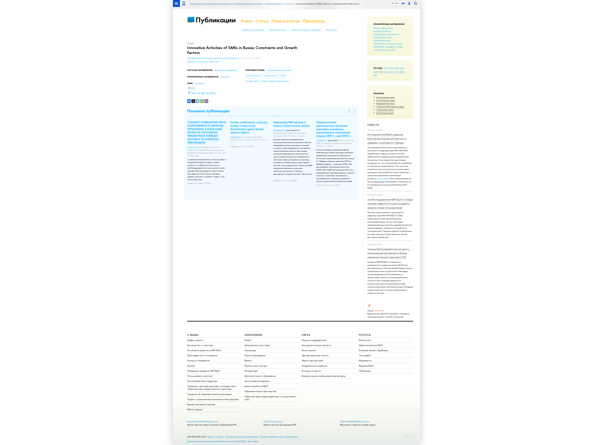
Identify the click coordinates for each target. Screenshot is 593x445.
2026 (391, 68)
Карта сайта (253, 441)
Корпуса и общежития (198, 360)
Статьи (262, 21)
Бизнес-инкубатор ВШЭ (256, 386)
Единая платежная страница (201, 404)
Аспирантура (250, 370)
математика (378, 46)
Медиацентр (365, 360)
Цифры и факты (195, 340)
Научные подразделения (314, 340)
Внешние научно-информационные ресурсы (324, 375)
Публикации (216, 20)
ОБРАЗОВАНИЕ (253, 334)
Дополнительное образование (260, 375)
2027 (386, 68)
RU (393, 3)
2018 (402, 72)
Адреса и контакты (215, 436)
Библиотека (365, 340)
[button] (263, 116)
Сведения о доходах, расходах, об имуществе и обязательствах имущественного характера (211, 387)
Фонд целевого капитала (199, 375)
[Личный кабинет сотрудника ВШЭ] (409, 3)
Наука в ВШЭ (331, 30)
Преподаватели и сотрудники (202, 355)
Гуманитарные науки (385, 97)
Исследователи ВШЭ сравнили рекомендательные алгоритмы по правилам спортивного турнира (387, 138)
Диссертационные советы (315, 355)
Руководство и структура (200, 345)
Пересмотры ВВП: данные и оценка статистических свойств (291, 124)
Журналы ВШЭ (366, 365)
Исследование (383, 178)
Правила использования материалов (306, 30)
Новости (373, 124)
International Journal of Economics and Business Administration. (212, 58)
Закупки (191, 365)
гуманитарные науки (382, 37)
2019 (397, 72)
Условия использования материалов (241, 436)
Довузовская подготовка (257, 345)
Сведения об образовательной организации (209, 394)
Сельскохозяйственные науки (390, 106)
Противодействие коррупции (202, 381)
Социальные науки (384, 109)
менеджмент (391, 46)
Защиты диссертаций (312, 360)
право (400, 46)
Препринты (314, 21)
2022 (381, 72)
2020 (391, 72)
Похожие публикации (208, 111)
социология (378, 49)
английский (200, 83)
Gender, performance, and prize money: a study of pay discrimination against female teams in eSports (248, 127)
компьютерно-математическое (387, 43)
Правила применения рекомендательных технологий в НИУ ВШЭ (216, 441)
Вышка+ (248, 360)
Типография (365, 355)
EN (397, 3)
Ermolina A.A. (203, 62)
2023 (375, 72)
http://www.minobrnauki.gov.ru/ (202, 421)
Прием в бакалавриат (255, 355)
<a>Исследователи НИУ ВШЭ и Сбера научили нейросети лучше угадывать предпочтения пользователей (390, 203)
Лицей (247, 340)
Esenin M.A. (214, 62)
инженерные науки (382, 40)
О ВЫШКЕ (193, 334)
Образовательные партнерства (260, 391)
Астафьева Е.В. (279, 130)
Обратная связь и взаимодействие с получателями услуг (270, 398)
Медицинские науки (385, 103)
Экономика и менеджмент (225, 70)
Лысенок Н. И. (193, 147)
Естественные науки (385, 100)
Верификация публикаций (253, 30)
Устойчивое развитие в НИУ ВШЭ (204, 350)
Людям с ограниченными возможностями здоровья (213, 399)
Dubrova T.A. (192, 62)
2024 (402, 68)
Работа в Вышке (195, 409)
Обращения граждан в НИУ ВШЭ (203, 370)
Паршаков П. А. (236, 137)
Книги (247, 21)
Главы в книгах (285, 21)
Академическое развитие (314, 365)
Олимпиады (250, 350)
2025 (396, 68)
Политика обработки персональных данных (279, 436)
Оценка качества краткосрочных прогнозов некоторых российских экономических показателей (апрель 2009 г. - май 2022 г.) (333, 129)
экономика (390, 49)
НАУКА (306, 334)
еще (375, 75)
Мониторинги (309, 350)
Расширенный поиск (277, 30)
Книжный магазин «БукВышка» (374, 350)
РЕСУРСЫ (365, 334)
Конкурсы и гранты (311, 370)
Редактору (409, 436)
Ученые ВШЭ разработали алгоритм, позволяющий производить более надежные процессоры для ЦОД (388, 253)
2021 (386, 72)
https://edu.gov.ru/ (273, 421)
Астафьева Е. (321, 140)
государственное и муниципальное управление (386, 33)
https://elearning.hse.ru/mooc (355, 421)
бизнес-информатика (383, 28)
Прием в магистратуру (255, 365)
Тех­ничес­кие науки (384, 112)
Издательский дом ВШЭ (371, 345)
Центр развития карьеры (256, 381)
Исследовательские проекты (316, 345)
